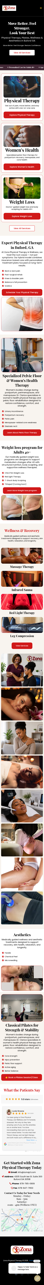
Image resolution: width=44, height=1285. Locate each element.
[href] (22, 1220)
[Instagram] (22, 1274)
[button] (40, 8)
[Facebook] (16, 1274)
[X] (28, 1274)
